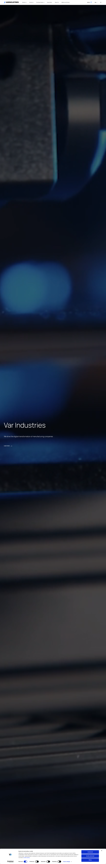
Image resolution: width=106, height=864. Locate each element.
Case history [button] (49, 2)
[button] (89, 2)
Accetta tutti (90, 851)
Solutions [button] (24, 2)
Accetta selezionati (90, 856)
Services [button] (31, 2)
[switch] (37, 862)
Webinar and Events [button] (66, 2)
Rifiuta (90, 859)
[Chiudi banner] (101, 850)
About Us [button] (57, 2)
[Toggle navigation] (100, 2)
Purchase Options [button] (39, 2)
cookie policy (26, 857)
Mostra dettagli (66, 861)
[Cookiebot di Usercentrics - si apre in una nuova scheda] (10, 862)
